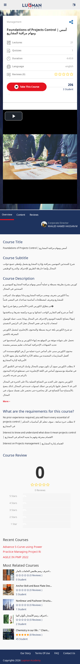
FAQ (56, 653)
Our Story (25, 653)
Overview (7, 214)
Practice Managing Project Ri (22, 551)
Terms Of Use (42, 653)
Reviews (34, 214)
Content (21, 214)
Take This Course (29, 86)
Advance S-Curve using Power (22, 547)
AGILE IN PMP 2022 (15, 557)
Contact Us (69, 653)
